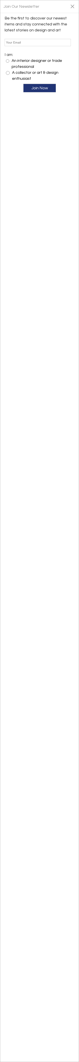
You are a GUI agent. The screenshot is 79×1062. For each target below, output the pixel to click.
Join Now (39, 88)
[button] (72, 6)
